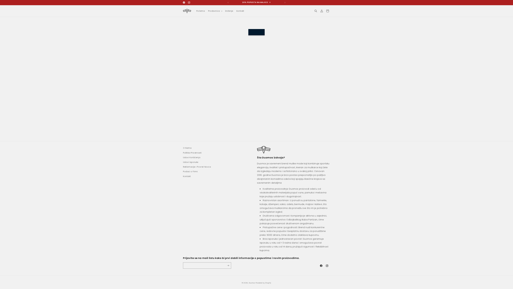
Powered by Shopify (263, 283)
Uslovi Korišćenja (191, 157)
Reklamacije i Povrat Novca (197, 167)
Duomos (252, 283)
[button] (215, 11)
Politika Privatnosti (192, 152)
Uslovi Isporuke (190, 162)
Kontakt (187, 176)
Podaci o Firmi (190, 171)
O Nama (187, 148)
